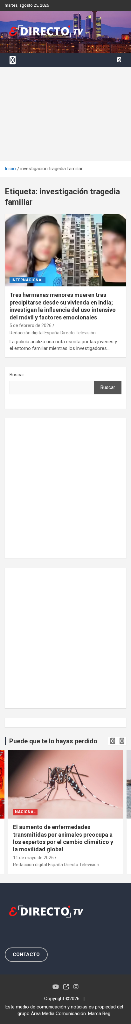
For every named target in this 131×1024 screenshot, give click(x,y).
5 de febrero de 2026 (31, 325)
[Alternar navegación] (13, 60)
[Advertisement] (65, 113)
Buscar (17, 375)
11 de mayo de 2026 (33, 857)
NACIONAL (25, 812)
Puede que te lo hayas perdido (53, 741)
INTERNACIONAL (27, 280)
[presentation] (112, 741)
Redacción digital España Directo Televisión (53, 332)
